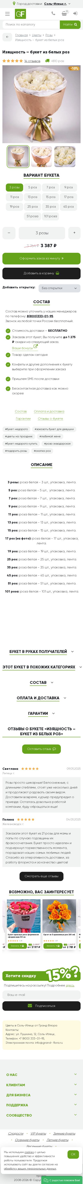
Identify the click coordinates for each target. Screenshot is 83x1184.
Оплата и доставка (49, 411)
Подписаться (45, 1006)
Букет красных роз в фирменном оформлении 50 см (23, 936)
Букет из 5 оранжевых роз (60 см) (59, 935)
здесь (70, 985)
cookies (29, 1152)
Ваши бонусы (23, 348)
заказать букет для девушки (55, 429)
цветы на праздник (20, 436)
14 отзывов (32, 61)
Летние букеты (57, 1140)
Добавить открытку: (18, 287)
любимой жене (51, 436)
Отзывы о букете (50, 418)
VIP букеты (38, 1133)
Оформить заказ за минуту (40, 258)
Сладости (15, 1133)
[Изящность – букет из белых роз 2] (41, 156)
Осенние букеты (27, 1140)
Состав (21, 411)
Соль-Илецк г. (55, 4)
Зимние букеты (64, 1133)
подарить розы (17, 451)
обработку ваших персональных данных (30, 1168)
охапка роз (43, 451)
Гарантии (23, 418)
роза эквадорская (58, 443)
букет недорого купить (22, 443)
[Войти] (75, 14)
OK (73, 1154)
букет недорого (17, 429)
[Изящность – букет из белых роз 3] (64, 156)
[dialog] (53, 14)
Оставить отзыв (39, 749)
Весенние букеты (39, 1146)
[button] (61, 1180)
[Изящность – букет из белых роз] (18, 156)
